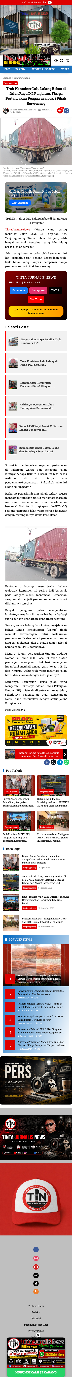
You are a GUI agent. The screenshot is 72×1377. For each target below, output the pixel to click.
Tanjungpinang (10, 83)
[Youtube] (36, 1267)
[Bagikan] (66, 110)
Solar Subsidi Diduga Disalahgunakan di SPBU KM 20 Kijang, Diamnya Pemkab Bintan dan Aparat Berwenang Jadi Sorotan (53, 802)
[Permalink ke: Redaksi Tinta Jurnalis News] (6, 111)
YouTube (36, 299)
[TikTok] (36, 1283)
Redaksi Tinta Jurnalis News (23, 110)
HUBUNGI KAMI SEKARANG (36, 1372)
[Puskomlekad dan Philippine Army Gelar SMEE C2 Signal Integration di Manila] (53, 821)
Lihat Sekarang (20, 202)
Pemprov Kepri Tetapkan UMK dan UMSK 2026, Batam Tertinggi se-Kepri (40, 1018)
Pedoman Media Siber (36, 1324)
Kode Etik (36, 1337)
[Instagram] (36, 1258)
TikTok (55, 290)
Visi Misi (36, 1318)
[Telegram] (60, 762)
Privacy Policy (36, 1330)
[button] (56, 60)
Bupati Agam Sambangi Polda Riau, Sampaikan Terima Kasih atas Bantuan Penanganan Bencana (18, 802)
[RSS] (36, 1291)
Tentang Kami (36, 1306)
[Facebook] (47, 762)
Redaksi (36, 1312)
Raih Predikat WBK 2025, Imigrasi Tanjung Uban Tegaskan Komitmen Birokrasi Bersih (16, 837)
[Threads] (36, 1275)
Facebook (18, 290)
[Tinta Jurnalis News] (27, 60)
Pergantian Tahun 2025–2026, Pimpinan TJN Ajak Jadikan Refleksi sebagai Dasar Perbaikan (40, 1031)
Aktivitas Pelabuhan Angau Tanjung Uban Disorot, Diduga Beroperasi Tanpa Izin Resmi (42, 1043)
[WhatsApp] (66, 762)
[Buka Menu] (62, 60)
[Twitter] (53, 762)
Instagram (38, 290)
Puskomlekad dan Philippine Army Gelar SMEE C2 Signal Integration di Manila (53, 837)
